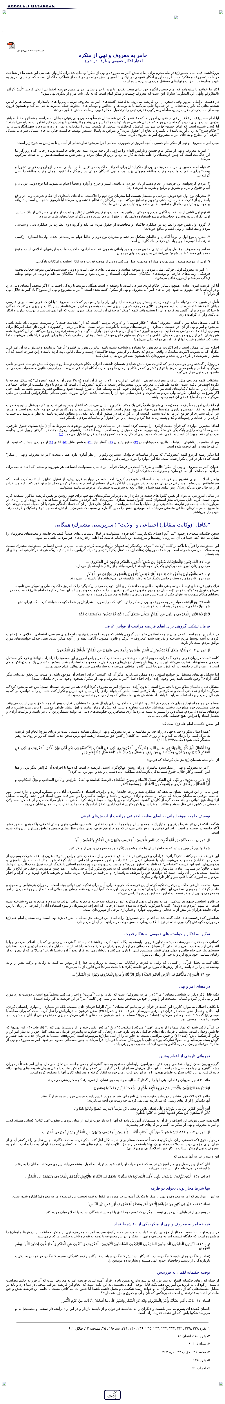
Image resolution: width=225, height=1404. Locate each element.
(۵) (65, 442)
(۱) (61, 434)
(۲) (136, 442)
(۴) (90, 442)
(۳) (111, 442)
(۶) (51, 442)
